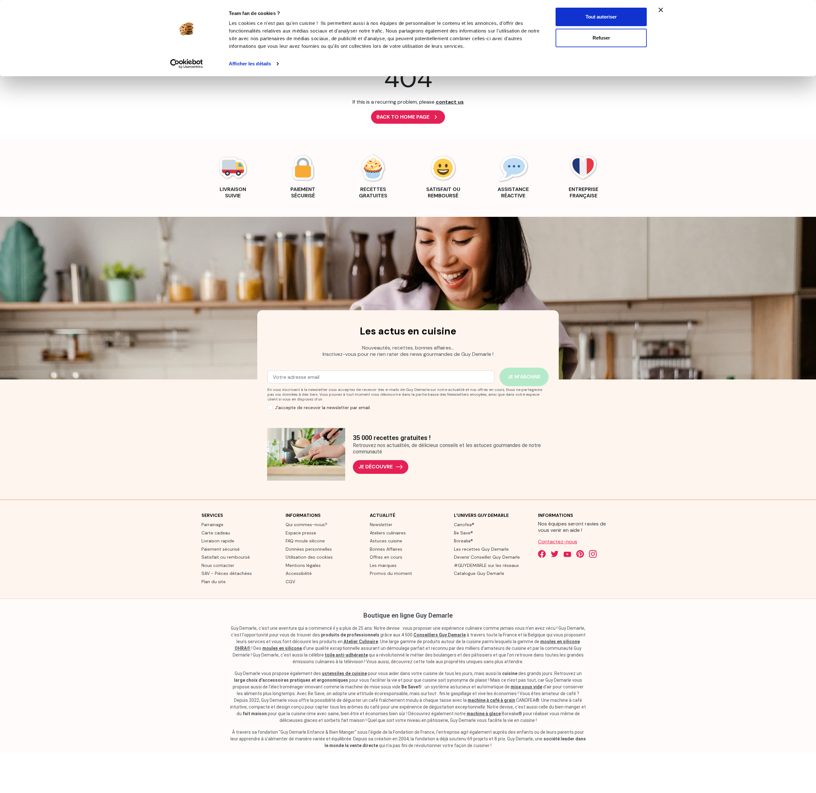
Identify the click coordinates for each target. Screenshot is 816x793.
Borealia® (463, 541)
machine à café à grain (491, 700)
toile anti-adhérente (346, 654)
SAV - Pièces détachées (226, 573)
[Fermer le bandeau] (661, 10)
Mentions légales (303, 565)
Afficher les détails (250, 63)
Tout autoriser (601, 16)
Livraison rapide (217, 541)
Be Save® (463, 533)
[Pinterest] (580, 554)
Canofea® (464, 524)
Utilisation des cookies (309, 557)
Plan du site (213, 581)
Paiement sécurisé (220, 549)
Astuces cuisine (386, 541)
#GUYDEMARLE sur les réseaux (486, 565)
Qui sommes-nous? (306, 524)
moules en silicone (282, 648)
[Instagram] (593, 554)
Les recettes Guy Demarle (481, 549)
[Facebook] (542, 554)
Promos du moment (391, 573)
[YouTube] (567, 554)
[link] (232, 175)
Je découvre (375, 466)
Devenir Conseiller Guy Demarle (487, 557)
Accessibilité (299, 573)
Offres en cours (386, 557)
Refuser (601, 37)
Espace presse (301, 533)
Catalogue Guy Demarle (479, 573)
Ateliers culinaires (388, 533)
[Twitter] (554, 554)
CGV (290, 581)
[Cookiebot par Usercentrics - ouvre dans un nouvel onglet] (187, 64)
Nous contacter (217, 565)
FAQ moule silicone (305, 541)
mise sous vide (526, 686)
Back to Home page (408, 117)
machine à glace (484, 713)
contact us (450, 102)
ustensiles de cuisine (344, 673)
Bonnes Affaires (386, 549)
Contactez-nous (557, 541)
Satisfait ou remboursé (225, 557)
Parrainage (212, 524)
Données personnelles (309, 549)
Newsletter (381, 524)
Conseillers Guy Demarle (439, 634)
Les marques (383, 565)
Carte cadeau (215, 533)
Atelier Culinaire (361, 641)
